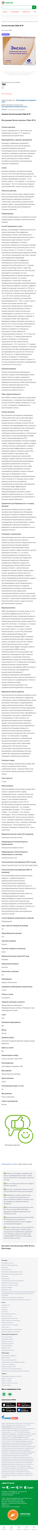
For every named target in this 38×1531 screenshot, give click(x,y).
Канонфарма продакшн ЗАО (19, 101)
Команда (4, 1309)
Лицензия (5, 1276)
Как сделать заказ (7, 1263)
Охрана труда (6, 1385)
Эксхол (4, 110)
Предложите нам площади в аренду (13, 1362)
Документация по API (9, 1367)
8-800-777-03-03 (8, 1483)
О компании (6, 1305)
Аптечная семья (7, 1337)
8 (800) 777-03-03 (23, 1437)
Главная (4, 21)
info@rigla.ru (16, 1506)
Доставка (5, 1267)
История (4, 1307)
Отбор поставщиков (8, 1364)
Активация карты (7, 1339)
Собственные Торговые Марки (11, 1369)
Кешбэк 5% (26, 12)
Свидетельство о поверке (10, 1325)
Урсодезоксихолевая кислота (14, 107)
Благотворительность (9, 1314)
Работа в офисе (7, 1381)
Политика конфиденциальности (12, 1272)
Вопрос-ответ (6, 1348)
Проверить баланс (8, 1344)
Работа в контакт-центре (10, 1383)
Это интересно (6, 1269)
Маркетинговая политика (10, 1283)
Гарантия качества (8, 1323)
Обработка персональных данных (13, 1297)
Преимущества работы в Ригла (11, 1376)
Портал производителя (9, 1360)
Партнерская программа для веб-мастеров (15, 1371)
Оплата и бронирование (10, 1265)
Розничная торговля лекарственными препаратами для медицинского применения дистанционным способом (18, 1293)
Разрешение (6, 1278)
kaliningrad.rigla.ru (7, 1427)
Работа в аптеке (7, 1378)
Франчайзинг (6, 1358)
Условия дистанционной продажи (13, 1281)
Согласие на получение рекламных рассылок (16, 1300)
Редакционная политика (10, 1318)
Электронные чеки (8, 1350)
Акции (5, 12)
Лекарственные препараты (14, 21)
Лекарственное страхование (11, 1320)
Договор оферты (7, 1287)
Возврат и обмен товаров (10, 1285)
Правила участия (7, 1341)
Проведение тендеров (9, 1355)
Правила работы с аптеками (11, 1332)
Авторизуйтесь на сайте (9, 1164)
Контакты (5, 1312)
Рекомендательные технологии (12, 1329)
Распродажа (15, 12)
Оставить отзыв (7, 1316)
